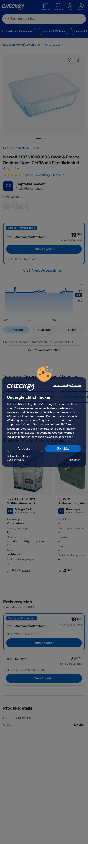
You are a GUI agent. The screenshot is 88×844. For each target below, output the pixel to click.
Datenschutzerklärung (19, 456)
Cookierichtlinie (15, 459)
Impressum (75, 459)
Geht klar (63, 448)
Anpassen (25, 448)
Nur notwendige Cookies (67, 385)
